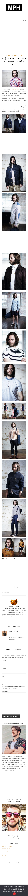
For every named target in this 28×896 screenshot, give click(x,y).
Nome (4, 660)
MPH (21, 55)
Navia (3, 854)
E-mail (4, 668)
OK (14, 893)
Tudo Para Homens (7, 846)
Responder (12, 635)
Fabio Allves (7, 592)
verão (11, 589)
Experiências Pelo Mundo (8, 850)
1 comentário (23, 593)
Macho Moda (5, 855)
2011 (4, 587)
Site (3, 676)
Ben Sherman (15, 89)
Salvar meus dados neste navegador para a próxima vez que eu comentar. (13, 687)
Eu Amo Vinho (5, 852)
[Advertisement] (14, 32)
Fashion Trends (6, 848)
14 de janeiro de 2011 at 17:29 (15, 633)
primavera (5, 589)
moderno (15, 55)
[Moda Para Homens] (14, 7)
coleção (9, 55)
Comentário (5, 691)
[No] (26, 890)
